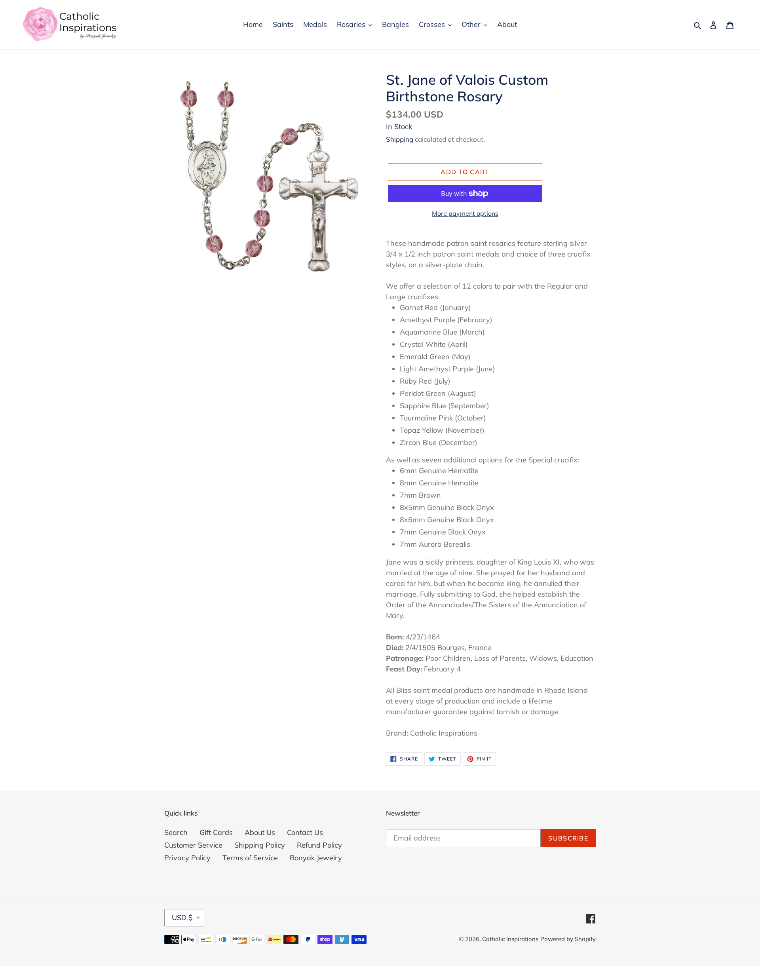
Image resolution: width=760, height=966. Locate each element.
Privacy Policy (187, 857)
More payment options (465, 213)
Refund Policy (319, 845)
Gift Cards (216, 832)
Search (176, 832)
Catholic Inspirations (510, 939)
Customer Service (193, 845)
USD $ (182, 917)
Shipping (399, 139)
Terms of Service (250, 857)
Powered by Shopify (568, 939)
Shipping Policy (259, 845)
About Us (260, 832)
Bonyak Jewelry (316, 857)
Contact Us (305, 832)
